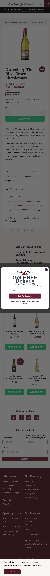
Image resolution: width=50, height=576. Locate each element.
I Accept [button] (12, 572)
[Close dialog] (46, 269)
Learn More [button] (37, 565)
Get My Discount (25, 296)
